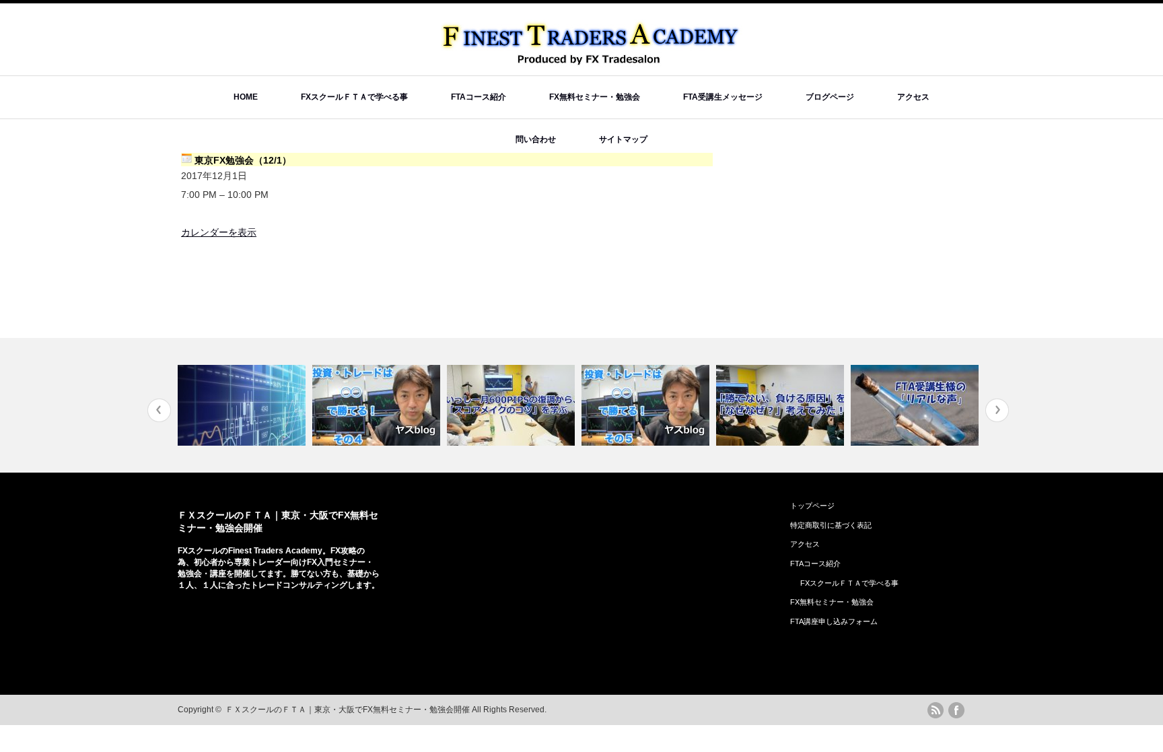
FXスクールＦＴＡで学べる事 (354, 97)
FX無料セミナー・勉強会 (594, 97)
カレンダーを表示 (218, 232)
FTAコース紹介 (478, 97)
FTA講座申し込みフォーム (834, 621)
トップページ (812, 506)
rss (935, 710)
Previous (159, 410)
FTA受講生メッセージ (723, 97)
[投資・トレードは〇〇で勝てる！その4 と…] (378, 405)
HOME (246, 97)
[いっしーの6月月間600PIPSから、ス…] (512, 405)
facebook (956, 710)
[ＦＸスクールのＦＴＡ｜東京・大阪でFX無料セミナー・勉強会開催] (592, 60)
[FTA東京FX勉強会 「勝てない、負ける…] (781, 405)
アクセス (913, 97)
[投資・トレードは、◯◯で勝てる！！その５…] (647, 405)
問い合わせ (536, 139)
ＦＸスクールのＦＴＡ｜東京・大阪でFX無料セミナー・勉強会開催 (347, 709)
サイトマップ (623, 139)
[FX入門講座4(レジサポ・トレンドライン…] (243, 405)
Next (997, 410)
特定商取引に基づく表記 (831, 525)
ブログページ (830, 97)
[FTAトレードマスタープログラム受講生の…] (916, 405)
